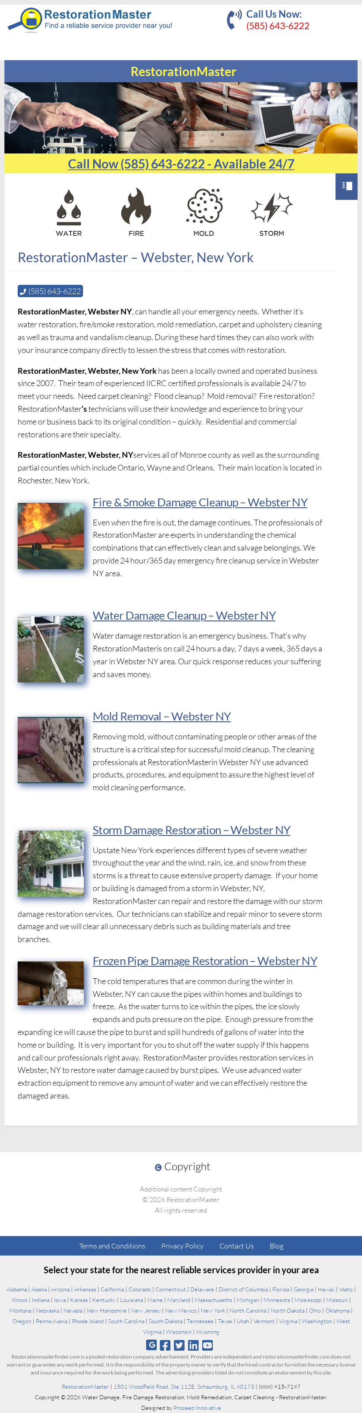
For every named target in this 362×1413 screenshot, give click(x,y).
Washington (317, 1321)
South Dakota (165, 1321)
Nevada (73, 1310)
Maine (155, 1299)
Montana (20, 1310)
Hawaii (326, 1289)
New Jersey (146, 1310)
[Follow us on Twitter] (179, 1345)
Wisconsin (179, 1331)
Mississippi (308, 1299)
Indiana (40, 1299)
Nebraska (47, 1310)
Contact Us (236, 1245)
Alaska (39, 1289)
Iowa (60, 1299)
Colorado (139, 1289)
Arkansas (85, 1289)
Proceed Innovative (197, 1407)
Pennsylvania (52, 1321)
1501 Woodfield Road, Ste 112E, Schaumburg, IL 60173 (183, 1386)
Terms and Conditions (112, 1245)
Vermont (264, 1321)
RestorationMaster (85, 1386)
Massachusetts (213, 1299)
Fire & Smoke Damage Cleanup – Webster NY (200, 502)
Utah (243, 1321)
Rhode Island (88, 1321)
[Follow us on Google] (151, 1345)
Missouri (337, 1299)
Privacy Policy (182, 1245)
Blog (276, 1245)
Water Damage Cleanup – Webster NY (184, 615)
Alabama (17, 1289)
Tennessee (200, 1321)
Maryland (178, 1299)
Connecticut (170, 1289)
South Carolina (126, 1321)
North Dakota (288, 1310)
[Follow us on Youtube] (208, 1345)
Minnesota (277, 1299)
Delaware (202, 1289)
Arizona (60, 1289)
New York (213, 1310)
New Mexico (180, 1310)
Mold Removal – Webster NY (162, 716)
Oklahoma (337, 1310)
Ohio (315, 1310)
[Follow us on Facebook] (165, 1345)
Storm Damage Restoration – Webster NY (191, 830)
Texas (225, 1321)
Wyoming (207, 1331)
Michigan (248, 1299)
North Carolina (248, 1310)
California (112, 1289)
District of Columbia (243, 1289)
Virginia (288, 1321)
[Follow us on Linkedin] (194, 1345)
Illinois (19, 1299)
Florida (280, 1289)
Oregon (21, 1321)
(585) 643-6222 (277, 25)
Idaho (346, 1289)
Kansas (79, 1299)
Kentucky (104, 1299)
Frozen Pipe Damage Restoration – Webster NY (205, 960)
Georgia (303, 1289)
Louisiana (131, 1299)
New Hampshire (107, 1310)
